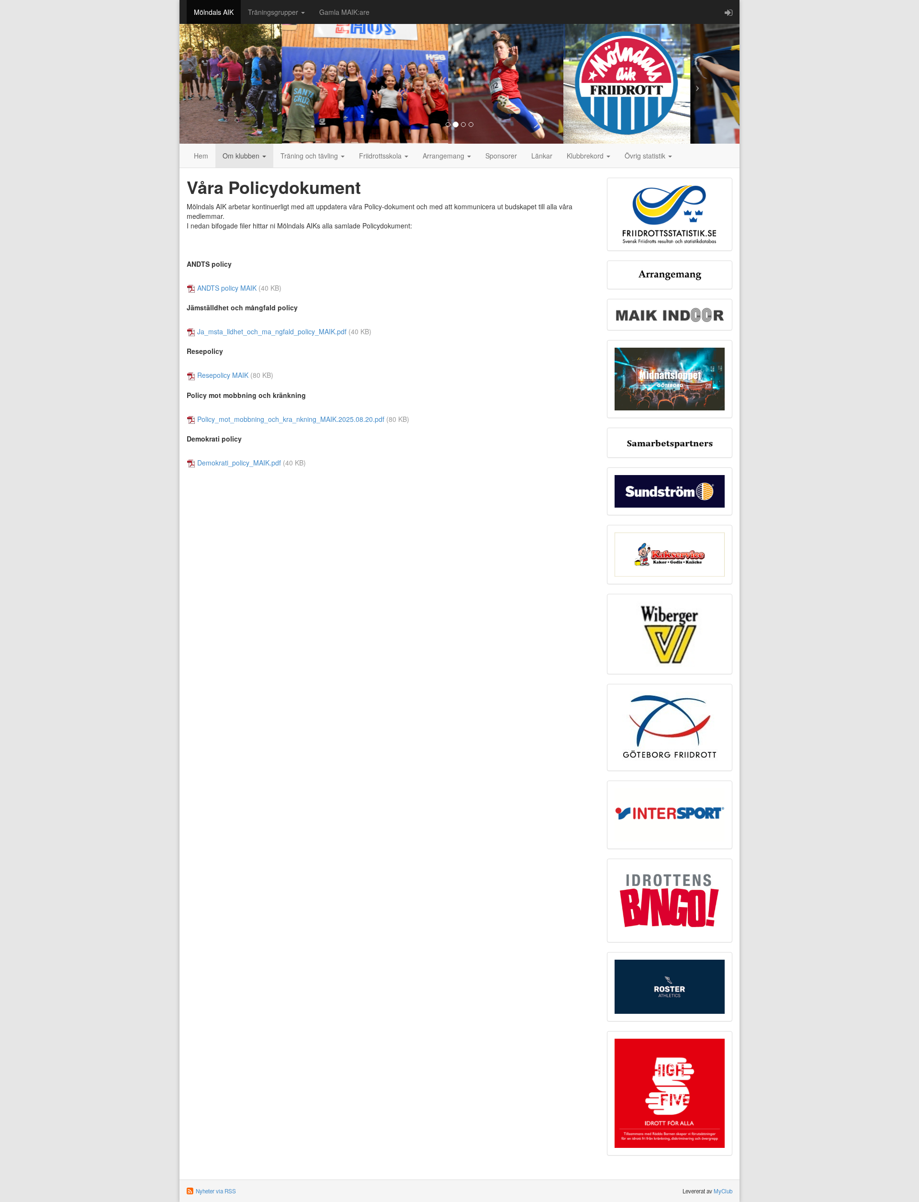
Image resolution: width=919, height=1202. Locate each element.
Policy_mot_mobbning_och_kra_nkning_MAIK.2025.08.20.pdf (290, 419)
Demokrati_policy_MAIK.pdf (239, 462)
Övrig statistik (646, 155)
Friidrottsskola (381, 155)
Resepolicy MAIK (222, 375)
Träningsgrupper (274, 12)
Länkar (541, 155)
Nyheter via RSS (216, 1191)
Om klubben (242, 155)
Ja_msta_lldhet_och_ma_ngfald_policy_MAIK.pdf (272, 331)
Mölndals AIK (214, 12)
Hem (201, 155)
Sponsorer (501, 155)
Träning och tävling (310, 155)
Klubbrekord (586, 155)
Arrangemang (444, 155)
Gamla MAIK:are (344, 12)
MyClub (723, 1191)
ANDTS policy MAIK (227, 288)
